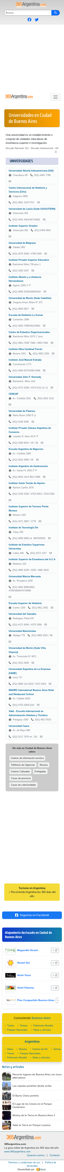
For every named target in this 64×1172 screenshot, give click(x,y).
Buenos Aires (41, 1018)
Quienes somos (36, 1155)
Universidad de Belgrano (22, 243)
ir (53, 950)
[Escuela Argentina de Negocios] (37, 460)
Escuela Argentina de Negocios (26, 449)
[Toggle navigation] (55, 97)
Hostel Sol (23, 962)
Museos (44, 765)
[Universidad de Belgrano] (45, 254)
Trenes (10, 1025)
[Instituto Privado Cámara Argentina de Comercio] (42, 443)
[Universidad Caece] (41, 737)
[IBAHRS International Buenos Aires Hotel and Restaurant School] (38, 705)
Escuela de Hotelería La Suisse (26, 315)
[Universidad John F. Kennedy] (52, 388)
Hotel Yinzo (24, 975)
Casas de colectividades (23, 785)
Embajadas (40, 771)
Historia (23, 1049)
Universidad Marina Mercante (25, 576)
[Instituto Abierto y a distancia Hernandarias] (45, 292)
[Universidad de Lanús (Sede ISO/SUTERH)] (44, 219)
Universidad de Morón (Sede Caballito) (30, 298)
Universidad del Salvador (22, 614)
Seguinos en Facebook (34, 915)
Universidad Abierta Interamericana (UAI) (31, 170)
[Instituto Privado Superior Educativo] (33, 270)
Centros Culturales (20, 771)
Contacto (55, 1155)
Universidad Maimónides (22, 631)
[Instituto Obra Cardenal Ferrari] (53, 353)
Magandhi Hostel (27, 950)
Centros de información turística (27, 758)
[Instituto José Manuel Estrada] (44, 370)
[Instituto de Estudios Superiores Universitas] (50, 553)
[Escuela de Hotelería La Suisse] (44, 326)
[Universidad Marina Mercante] (10, 597)
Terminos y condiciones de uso (24, 1162)
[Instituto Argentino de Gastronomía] (44, 477)
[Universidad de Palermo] (33, 422)
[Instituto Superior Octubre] (10, 236)
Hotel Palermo (25, 987)
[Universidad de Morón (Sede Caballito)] (33, 309)
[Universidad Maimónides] (10, 642)
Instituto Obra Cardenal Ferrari (25, 349)
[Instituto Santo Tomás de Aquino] (10, 500)
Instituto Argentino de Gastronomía (28, 466)
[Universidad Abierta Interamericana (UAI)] (10, 181)
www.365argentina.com (17, 1151)
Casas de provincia (21, 778)
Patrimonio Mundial (43, 1025)
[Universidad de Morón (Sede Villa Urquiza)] (33, 663)
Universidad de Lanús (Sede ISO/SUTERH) (32, 209)
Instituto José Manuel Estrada (25, 359)
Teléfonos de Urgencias (23, 765)
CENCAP (13, 394)
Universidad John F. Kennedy (25, 377)
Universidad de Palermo (22, 411)
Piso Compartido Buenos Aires (35, 1000)
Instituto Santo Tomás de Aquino (27, 483)
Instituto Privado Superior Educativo (29, 260)
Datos (10, 1049)
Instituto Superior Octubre (23, 225)
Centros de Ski (40, 1049)
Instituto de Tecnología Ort (23, 527)
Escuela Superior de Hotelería (25, 603)
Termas (24, 1025)
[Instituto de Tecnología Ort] (49, 538)
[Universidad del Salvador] (45, 625)
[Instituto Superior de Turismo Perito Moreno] (40, 521)
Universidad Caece (19, 726)
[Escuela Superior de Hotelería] (52, 608)
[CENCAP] (10, 404)
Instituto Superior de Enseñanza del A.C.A (32, 559)
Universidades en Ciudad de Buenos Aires (30, 118)
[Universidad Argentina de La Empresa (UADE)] (50, 684)
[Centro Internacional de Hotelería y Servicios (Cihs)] (38, 202)
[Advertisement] (32, 58)
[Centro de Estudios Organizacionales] (52, 343)
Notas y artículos (42, 1030)
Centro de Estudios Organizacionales (29, 332)
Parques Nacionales (17, 1030)
